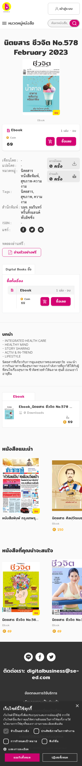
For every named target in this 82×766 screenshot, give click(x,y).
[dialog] (41, 733)
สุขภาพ (26, 196)
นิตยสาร (27, 191)
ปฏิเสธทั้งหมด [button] (60, 757)
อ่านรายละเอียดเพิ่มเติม (49, 724)
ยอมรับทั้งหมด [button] (22, 757)
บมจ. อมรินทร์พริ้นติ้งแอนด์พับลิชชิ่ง (31, 212)
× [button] (77, 706)
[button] (41, 749)
